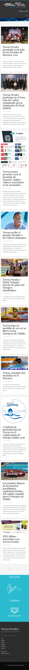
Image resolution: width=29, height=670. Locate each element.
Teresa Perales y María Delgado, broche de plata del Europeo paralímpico (13, 285)
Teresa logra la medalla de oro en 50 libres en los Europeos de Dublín (14, 329)
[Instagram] (27, 11)
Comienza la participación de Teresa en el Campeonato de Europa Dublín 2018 (14, 432)
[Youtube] (25, 11)
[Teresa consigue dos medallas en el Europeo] (14, 363)
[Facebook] (19, 11)
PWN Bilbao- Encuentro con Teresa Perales (11, 539)
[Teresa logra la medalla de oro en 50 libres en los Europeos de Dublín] (14, 314)
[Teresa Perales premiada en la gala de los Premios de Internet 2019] (14, 35)
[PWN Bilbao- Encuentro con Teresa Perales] (14, 526)
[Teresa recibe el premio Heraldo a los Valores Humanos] (14, 220)
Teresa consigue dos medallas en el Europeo (14, 375)
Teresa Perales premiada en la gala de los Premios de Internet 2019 (13, 50)
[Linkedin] (23, 11)
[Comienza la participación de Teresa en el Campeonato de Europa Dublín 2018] (14, 410)
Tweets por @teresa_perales (8, 656)
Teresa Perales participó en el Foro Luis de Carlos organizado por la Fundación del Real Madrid (14, 101)
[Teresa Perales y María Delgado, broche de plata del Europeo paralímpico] (14, 267)
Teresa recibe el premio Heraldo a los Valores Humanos (14, 235)
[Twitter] (21, 11)
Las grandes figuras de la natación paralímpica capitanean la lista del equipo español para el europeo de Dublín (14, 491)
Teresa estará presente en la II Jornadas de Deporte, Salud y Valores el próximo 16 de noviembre (13, 178)
